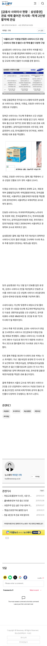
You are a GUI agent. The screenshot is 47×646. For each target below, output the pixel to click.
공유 (41, 31)
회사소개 (24, 638)
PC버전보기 (23, 642)
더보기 (42, 491)
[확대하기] (23, 69)
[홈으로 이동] (7, 3)
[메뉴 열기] (33, 3)
